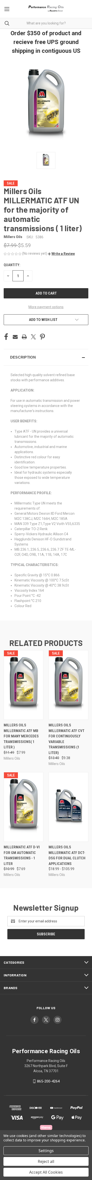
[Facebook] (6, 336)
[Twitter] (33, 336)
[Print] (24, 336)
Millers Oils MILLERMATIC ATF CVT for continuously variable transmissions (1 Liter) (66, 739)
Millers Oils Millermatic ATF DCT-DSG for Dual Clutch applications (67, 855)
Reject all (46, 1161)
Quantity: (12, 265)
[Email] (15, 336)
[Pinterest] (42, 336)
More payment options (46, 307)
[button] (61, 254)
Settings (46, 1150)
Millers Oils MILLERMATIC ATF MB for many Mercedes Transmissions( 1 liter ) (21, 736)
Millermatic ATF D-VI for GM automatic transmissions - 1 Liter (22, 855)
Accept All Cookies (46, 1172)
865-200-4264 (48, 1081)
